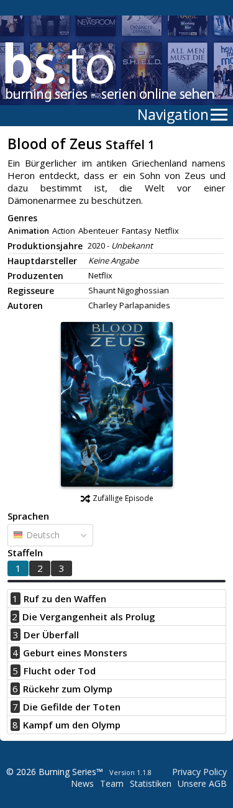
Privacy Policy (199, 772)
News (82, 783)
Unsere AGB (202, 783)
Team (112, 783)
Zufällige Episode (123, 498)
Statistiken (150, 783)
